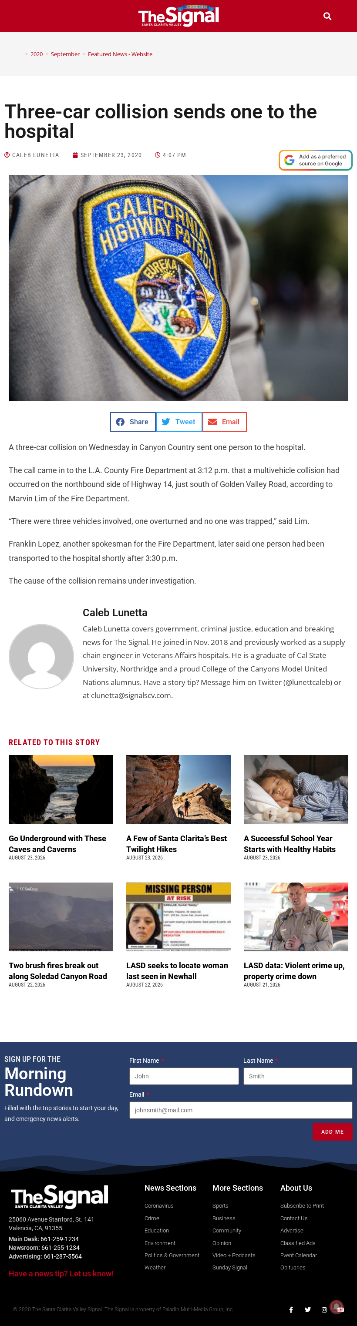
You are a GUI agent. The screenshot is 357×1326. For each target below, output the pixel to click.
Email (137, 1094)
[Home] (20, 54)
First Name (144, 1060)
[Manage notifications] (337, 1307)
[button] (30, 17)
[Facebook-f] (291, 1310)
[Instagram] (324, 1310)
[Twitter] (308, 1310)
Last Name (258, 1060)
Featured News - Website (120, 54)
